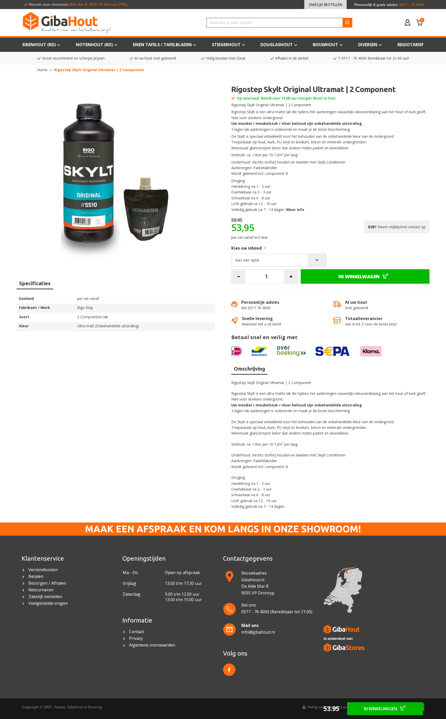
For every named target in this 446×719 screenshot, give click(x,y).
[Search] (347, 23)
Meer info (295, 209)
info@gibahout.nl (258, 632)
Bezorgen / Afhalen (47, 583)
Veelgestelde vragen (48, 603)
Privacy (136, 638)
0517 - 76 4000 (354, 58)
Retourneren (40, 589)
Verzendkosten (43, 569)
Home (42, 70)
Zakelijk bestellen (325, 4)
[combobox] (279, 23)
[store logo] (90, 23)
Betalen (35, 576)
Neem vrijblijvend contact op (397, 226)
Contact (137, 631)
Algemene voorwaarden (152, 645)
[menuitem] (410, 44)
